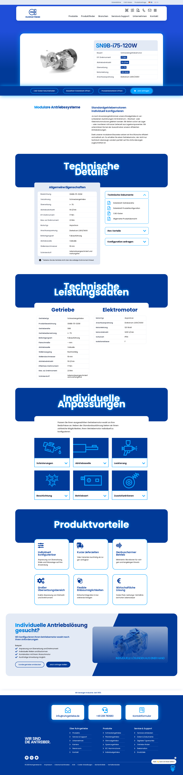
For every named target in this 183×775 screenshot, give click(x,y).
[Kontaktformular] (142, 710)
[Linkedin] (27, 758)
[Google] (32, 758)
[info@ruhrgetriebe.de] (68, 710)
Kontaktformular (142, 716)
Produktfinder (88, 16)
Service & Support (120, 16)
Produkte (73, 16)
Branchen (103, 16)
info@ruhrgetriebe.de (67, 716)
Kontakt (154, 16)
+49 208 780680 (104, 716)
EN (157, 2)
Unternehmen (140, 16)
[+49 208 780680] (105, 710)
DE (151, 2)
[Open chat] (172, 768)
